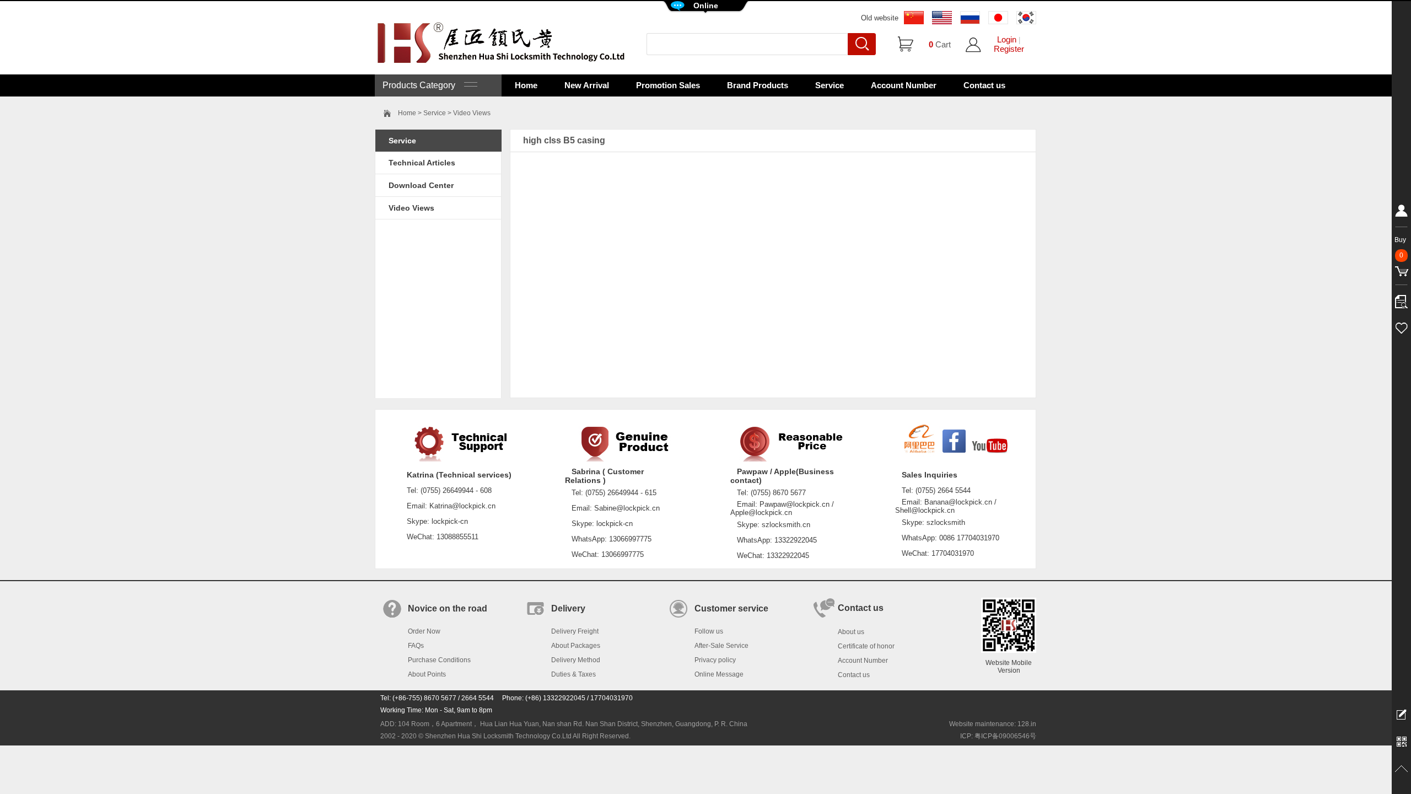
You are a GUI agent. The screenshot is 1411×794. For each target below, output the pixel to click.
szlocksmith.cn (786, 525)
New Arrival (586, 85)
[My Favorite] (1401, 326)
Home (526, 85)
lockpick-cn (450, 521)
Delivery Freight (575, 631)
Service (829, 85)
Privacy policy (715, 660)
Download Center (421, 185)
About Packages (575, 646)
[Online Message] (1401, 714)
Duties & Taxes (573, 674)
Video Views (411, 207)
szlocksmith (946, 522)
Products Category (423, 85)
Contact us (984, 85)
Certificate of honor (866, 646)
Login (1006, 39)
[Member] (1401, 213)
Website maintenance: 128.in (992, 724)
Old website (879, 18)
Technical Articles (422, 162)
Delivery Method (575, 660)
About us (851, 632)
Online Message (719, 674)
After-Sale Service (721, 646)
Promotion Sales (668, 85)
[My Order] (1401, 299)
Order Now (424, 631)
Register (1009, 48)
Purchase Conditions (439, 660)
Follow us (708, 631)
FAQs (416, 646)
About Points (427, 674)
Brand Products (757, 85)
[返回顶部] (1401, 769)
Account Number (903, 85)
